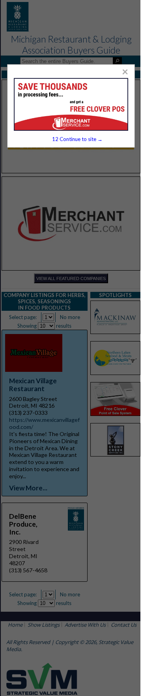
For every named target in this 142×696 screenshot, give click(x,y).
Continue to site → (77, 139)
